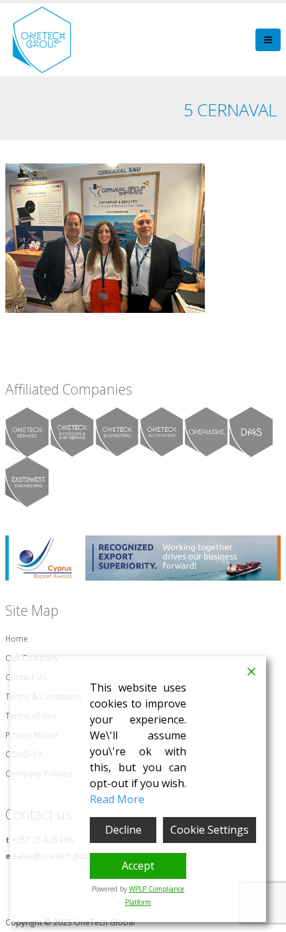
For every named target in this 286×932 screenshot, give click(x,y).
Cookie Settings (209, 829)
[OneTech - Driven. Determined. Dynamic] (42, 40)
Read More (117, 799)
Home (16, 638)
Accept (138, 865)
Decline (123, 829)
